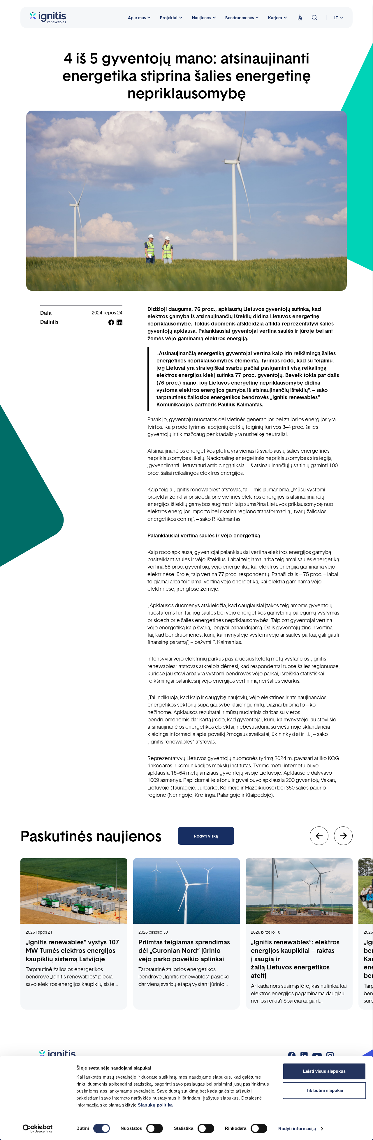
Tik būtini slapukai (324, 1090)
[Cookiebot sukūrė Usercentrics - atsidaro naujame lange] (37, 1128)
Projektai (168, 17)
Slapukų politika (155, 1104)
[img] (299, 17)
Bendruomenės (239, 17)
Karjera (275, 17)
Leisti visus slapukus (324, 1071)
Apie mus (137, 17)
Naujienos (201, 17)
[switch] (154, 1128)
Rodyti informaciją (297, 1128)
